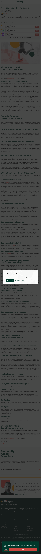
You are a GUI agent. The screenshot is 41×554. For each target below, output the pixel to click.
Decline (6, 549)
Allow (23, 549)
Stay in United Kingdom (19, 280)
